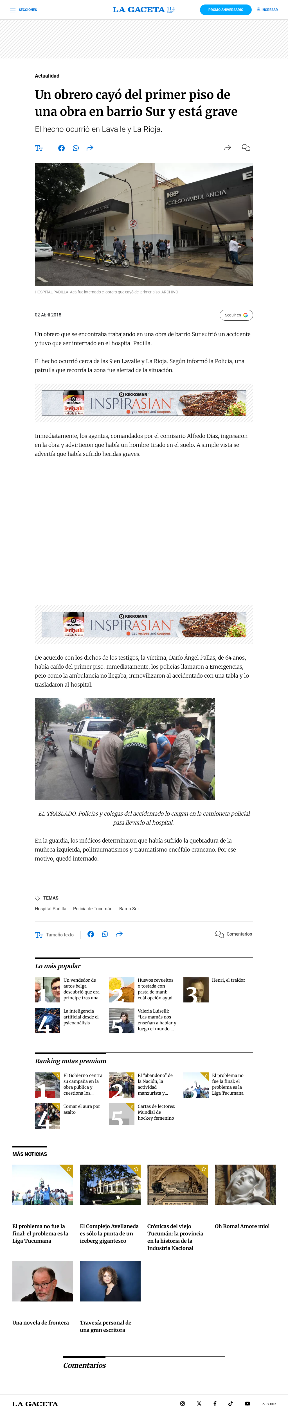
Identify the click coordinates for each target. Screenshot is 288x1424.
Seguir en (233, 315)
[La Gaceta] (144, 10)
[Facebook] (215, 1404)
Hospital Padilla (50, 908)
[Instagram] (182, 1404)
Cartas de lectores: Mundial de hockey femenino (156, 1112)
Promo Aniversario (225, 10)
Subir (271, 1404)
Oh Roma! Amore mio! (242, 1226)
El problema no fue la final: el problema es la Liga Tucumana (40, 1233)
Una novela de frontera (40, 1322)
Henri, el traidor (228, 980)
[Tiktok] (230, 1404)
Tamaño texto (60, 935)
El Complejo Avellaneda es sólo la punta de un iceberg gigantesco (109, 1233)
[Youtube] (247, 1404)
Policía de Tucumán (92, 908)
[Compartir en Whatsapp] (76, 149)
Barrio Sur (129, 908)
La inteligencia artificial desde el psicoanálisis (81, 1016)
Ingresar (270, 10)
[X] (199, 1404)
